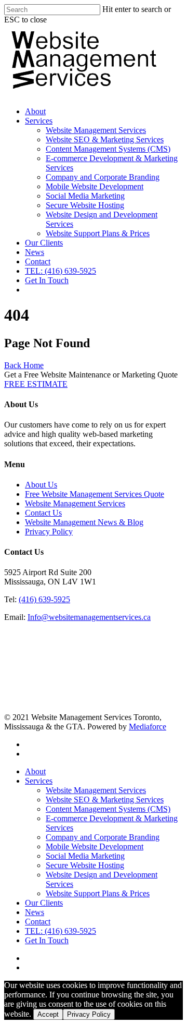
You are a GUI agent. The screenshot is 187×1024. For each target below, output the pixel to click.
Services (38, 120)
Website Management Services (96, 130)
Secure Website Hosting (85, 205)
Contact (37, 261)
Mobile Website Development (94, 186)
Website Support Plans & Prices (98, 233)
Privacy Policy (49, 531)
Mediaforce (147, 726)
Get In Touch (47, 280)
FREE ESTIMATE (36, 384)
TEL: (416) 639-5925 (60, 270)
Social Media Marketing (85, 195)
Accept (48, 1014)
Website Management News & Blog (84, 522)
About (35, 111)
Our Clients (44, 242)
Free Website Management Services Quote (94, 494)
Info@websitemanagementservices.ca (89, 617)
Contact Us (43, 512)
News (34, 252)
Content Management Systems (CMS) (108, 148)
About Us (41, 484)
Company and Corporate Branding (102, 177)
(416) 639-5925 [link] (44, 599)
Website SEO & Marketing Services (105, 139)
